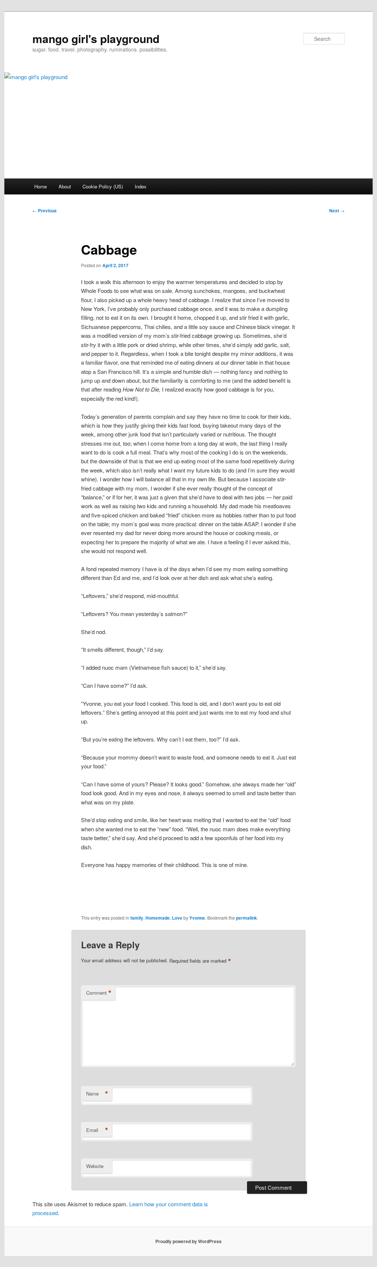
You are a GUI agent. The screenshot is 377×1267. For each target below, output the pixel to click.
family (136, 917)
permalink (246, 917)
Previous (44, 210)
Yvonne (197, 917)
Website (94, 1165)
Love (177, 917)
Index (141, 186)
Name (97, 1094)
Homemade (157, 917)
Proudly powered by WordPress (188, 1241)
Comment (99, 993)
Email (97, 1130)
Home (40, 186)
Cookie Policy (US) (102, 186)
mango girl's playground (95, 38)
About (65, 186)
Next (337, 210)
